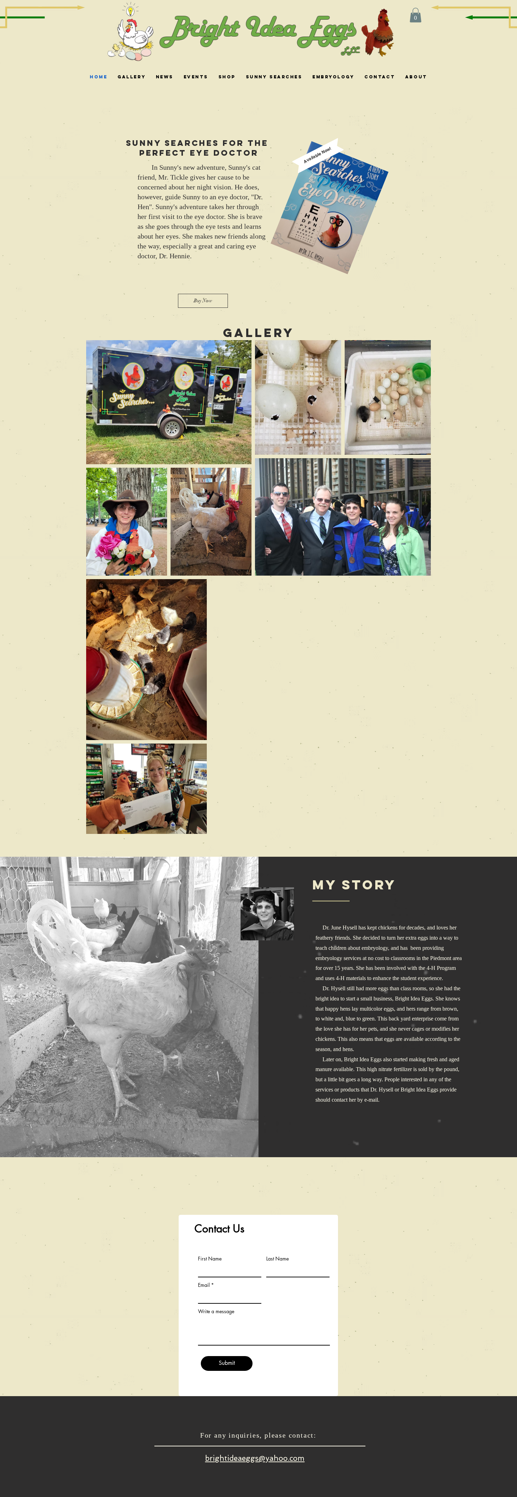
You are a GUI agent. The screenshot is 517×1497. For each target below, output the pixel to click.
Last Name (277, 1258)
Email (204, 1285)
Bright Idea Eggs (259, 29)
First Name (210, 1258)
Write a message (216, 1311)
